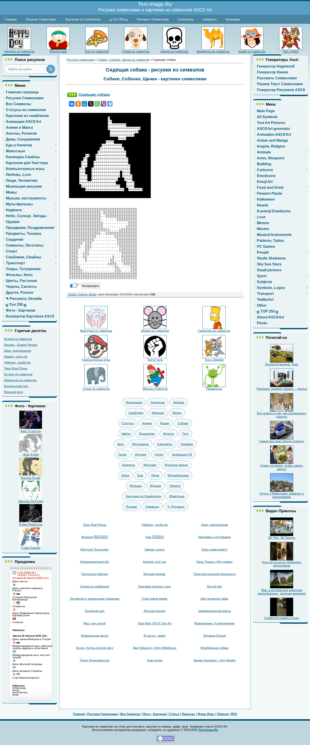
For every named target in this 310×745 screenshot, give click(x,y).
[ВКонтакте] (71, 104)
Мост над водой (95, 623)
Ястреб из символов (18, 339)
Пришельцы (214, 389)
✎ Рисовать (176, 506)
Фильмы (136, 486)
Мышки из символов (155, 330)
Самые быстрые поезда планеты (281, 441)
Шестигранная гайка (214, 598)
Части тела (155, 360)
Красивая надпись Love (154, 586)
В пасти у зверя (154, 635)
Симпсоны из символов (214, 330)
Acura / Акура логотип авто (94, 648)
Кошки (164, 423)
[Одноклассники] (78, 104)
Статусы (128, 423)
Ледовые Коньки (214, 635)
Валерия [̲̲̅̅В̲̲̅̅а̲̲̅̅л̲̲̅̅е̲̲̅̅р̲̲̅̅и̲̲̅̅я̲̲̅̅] (94, 537)
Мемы (177, 413)
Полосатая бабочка (94, 574)
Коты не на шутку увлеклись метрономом (281, 564)
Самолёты (164, 444)
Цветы (126, 433)
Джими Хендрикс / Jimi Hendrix (214, 660)
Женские (149, 465)
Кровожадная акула (94, 635)
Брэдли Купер (30, 478)
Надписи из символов (19, 51)
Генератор (186, 19)
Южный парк (58, 51)
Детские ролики (154, 611)
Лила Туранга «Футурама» (214, 561)
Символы (210, 19)
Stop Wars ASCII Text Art (154, 623)
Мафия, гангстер (15, 356)
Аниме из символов (251, 51)
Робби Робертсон (30, 524)
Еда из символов (97, 51)
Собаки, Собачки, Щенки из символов (123, 59)
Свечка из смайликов (94, 586)
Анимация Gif (182, 454)
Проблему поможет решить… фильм (281, 389)
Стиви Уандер (30, 548)
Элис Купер (31, 454)
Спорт (159, 454)
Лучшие (131, 506)
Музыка (155, 486)
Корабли (187, 444)
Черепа (174, 486)
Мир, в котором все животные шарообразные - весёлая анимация (282, 591)
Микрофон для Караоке (214, 537)
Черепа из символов (174, 51)
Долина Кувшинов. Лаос (281, 364)
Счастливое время (154, 598)
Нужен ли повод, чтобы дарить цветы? (281, 467)
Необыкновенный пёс (94, 561)
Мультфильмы (178, 475)
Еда (140, 475)
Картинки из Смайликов (83, 19)
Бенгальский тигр (16, 386)
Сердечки (157, 402)
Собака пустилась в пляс (281, 618)
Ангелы (168, 433)
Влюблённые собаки (215, 648)
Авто (120, 444)
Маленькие (134, 402)
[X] (90, 104)
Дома (125, 475)
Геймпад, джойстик (17, 362)
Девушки (158, 413)
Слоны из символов (96, 389)
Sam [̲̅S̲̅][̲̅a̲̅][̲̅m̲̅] (154, 537)
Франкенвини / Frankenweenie (214, 623)
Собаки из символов (136, 51)
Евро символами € (214, 549)
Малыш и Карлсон (155, 389)
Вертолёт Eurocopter (95, 549)
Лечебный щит (95, 611)
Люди (155, 475)
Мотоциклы (140, 444)
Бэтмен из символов (18, 374)
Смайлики (135, 413)
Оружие (140, 454)
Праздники (147, 433)
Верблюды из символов (213, 51)
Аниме (147, 423)
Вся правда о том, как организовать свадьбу (281, 415)
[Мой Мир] (84, 104)
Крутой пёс (214, 586)
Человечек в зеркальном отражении (94, 598)
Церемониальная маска (214, 611)
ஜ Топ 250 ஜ (119, 19)
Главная (11, 19)
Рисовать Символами (153, 19)
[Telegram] (110, 104)
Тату (185, 433)
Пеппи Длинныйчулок (94, 660)
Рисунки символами (80, 59)
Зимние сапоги (154, 549)
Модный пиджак (154, 574)
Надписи (128, 465)
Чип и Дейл (290, 51)
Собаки (182, 423)
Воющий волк (13, 392)
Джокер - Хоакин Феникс (21, 345)
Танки (122, 454)
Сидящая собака (94, 94)
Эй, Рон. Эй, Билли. (281, 537)
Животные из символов (96, 330)
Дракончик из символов (20, 380)
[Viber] (103, 104)
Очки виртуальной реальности (215, 574)
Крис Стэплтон (30, 431)
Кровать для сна (154, 561)
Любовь (178, 402)
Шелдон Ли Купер (30, 501)
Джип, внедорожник (17, 350)
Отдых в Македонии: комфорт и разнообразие (282, 495)
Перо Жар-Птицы (15, 368)
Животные (177, 496)
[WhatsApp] (97, 104)
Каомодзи (233, 19)
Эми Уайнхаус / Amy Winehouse (154, 648)
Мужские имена (176, 465)
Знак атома (154, 660)
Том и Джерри (214, 360)
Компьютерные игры (96, 360)
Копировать (90, 286)
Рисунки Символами (41, 19)
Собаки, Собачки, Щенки (82, 294)
